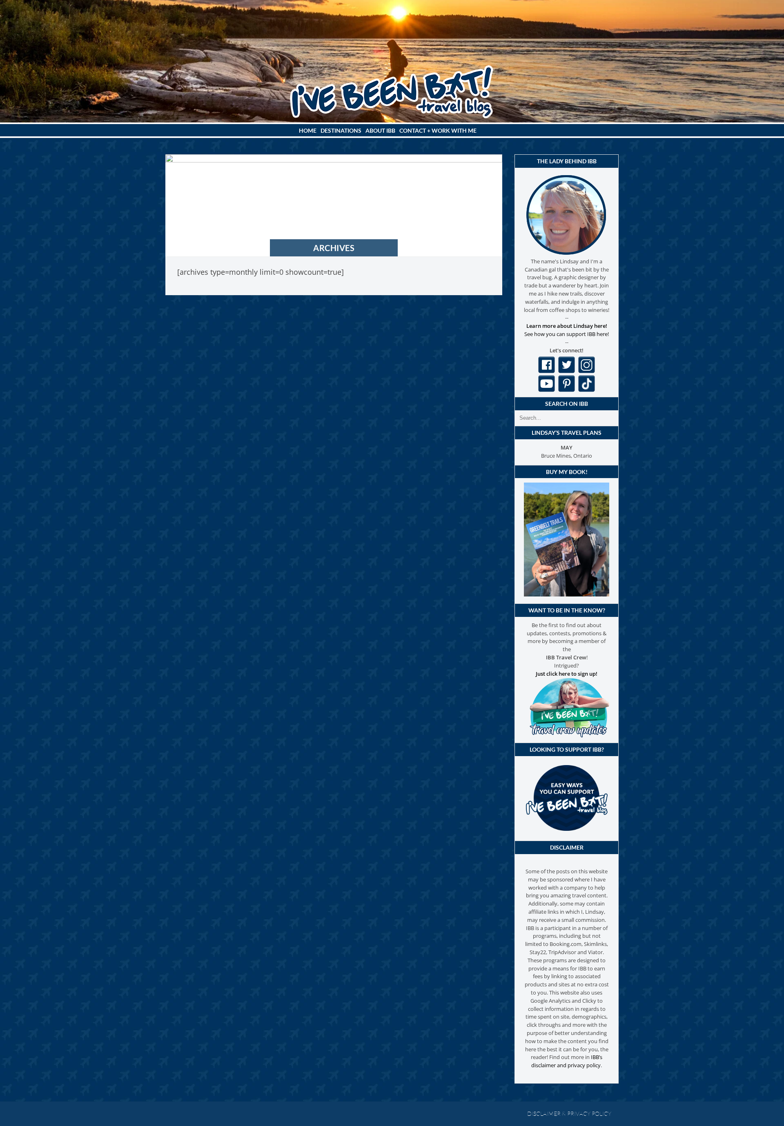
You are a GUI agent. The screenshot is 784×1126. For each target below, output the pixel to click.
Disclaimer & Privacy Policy (569, 1113)
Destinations (341, 130)
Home (307, 130)
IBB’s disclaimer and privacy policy (566, 1061)
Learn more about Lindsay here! (566, 325)
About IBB (380, 130)
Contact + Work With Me (438, 130)
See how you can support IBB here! (566, 334)
